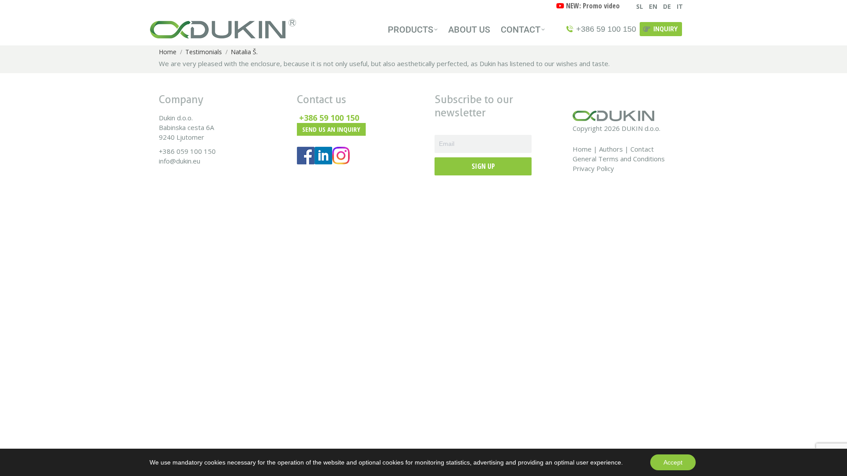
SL (639, 6)
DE (667, 6)
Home (582, 149)
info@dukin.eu (179, 160)
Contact (642, 149)
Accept (672, 462)
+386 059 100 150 (187, 151)
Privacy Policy (593, 168)
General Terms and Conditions (619, 158)
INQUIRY (665, 29)
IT (680, 6)
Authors (611, 149)
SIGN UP (483, 166)
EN (653, 6)
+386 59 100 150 (329, 117)
